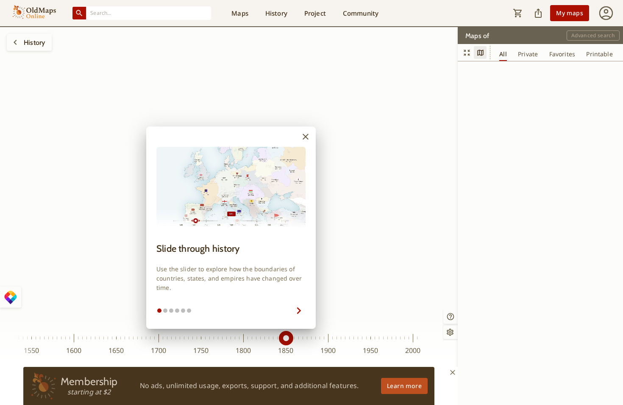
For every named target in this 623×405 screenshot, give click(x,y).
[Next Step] (252, 311)
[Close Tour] (305, 136)
